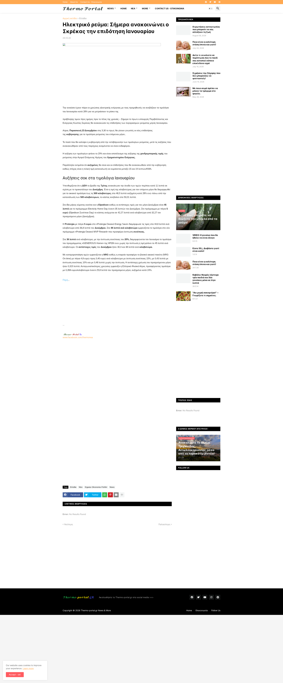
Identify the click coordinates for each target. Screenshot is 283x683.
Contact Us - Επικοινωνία (91, 2)
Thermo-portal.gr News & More (96, 610)
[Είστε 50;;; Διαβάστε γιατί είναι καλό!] (183, 252)
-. (72, 334)
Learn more (28, 668)
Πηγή (65, 280)
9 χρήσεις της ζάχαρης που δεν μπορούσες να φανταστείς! (206, 76)
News (110, 8)
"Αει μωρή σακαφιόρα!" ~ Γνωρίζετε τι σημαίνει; (205, 293)
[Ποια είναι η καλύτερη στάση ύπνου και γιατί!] (183, 45)
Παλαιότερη (164, 524)
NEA (133, 8)
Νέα (80, 487)
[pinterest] (219, 2)
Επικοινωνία (202, 610)
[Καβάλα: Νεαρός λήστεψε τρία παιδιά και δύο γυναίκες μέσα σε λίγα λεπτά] (183, 278)
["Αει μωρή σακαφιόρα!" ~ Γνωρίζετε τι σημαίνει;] (183, 296)
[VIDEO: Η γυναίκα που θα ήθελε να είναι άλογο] (183, 238)
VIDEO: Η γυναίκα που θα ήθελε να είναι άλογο (205, 236)
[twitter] (210, 2)
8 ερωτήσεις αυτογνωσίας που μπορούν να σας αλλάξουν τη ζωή (206, 29)
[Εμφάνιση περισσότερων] (121, 494)
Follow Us (215, 610)
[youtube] (215, 2)
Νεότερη (68, 524)
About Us (74, 2)
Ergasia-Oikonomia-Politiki (96, 487)
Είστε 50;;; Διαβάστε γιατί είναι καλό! (205, 249)
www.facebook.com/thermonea (78, 337)
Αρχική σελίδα (70, 18)
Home (65, 2)
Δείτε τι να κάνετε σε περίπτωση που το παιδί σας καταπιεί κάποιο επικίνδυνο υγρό (205, 59)
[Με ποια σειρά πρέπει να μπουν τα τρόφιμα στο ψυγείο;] (183, 92)
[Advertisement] (117, 302)
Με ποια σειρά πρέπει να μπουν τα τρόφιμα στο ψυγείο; (205, 91)
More (145, 8)
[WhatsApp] (104, 494)
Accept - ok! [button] (15, 674)
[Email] (116, 494)
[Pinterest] (110, 494)
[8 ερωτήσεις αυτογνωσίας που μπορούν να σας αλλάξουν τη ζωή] (183, 30)
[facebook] (206, 2)
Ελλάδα (83, 18)
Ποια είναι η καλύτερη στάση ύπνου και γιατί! (204, 43)
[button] (210, 8)
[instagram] (211, 597)
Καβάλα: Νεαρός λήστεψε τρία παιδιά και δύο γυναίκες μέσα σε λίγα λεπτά (205, 279)
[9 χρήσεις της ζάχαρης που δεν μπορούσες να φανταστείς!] (183, 76)
